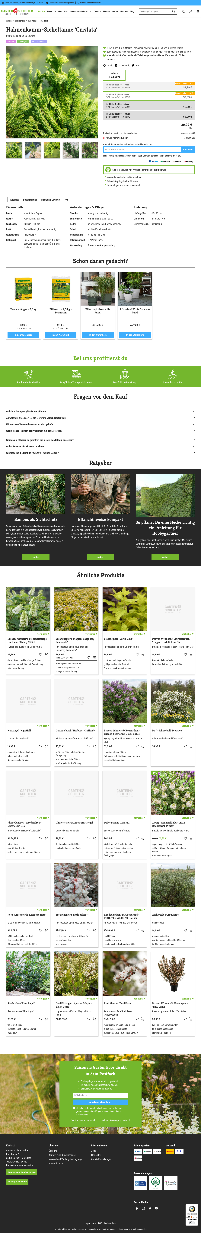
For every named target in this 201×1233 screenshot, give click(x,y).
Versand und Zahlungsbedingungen (66, 1159)
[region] (52, 103)
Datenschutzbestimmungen (127, 155)
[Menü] (196, 1205)
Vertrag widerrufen (17, 1181)
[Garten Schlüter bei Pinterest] (150, 1208)
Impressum (90, 1223)
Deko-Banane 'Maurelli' (117, 822)
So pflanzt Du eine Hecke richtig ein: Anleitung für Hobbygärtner (165, 528)
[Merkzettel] (183, 11)
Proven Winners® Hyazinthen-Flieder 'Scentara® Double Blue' (122, 732)
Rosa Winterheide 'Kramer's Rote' (27, 914)
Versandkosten (94, 1229)
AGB (95, 1111)
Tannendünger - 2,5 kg (23, 309)
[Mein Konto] (190, 11)
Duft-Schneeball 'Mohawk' (167, 730)
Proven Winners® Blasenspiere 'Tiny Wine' (170, 1005)
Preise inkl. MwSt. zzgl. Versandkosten (120, 133)
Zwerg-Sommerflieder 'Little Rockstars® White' (168, 824)
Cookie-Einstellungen (101, 1159)
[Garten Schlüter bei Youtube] (156, 1208)
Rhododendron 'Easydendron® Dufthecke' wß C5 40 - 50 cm (121, 916)
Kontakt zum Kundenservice (90, 3)
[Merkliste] (40, 654)
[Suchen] (174, 12)
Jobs (93, 1150)
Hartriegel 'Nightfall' (19, 730)
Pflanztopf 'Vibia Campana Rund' (135, 311)
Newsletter (96, 1155)
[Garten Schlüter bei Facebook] (137, 1208)
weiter (36, 557)
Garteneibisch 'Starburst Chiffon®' (75, 730)
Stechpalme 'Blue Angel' (21, 1003)
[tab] (14, 199)
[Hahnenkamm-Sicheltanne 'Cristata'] (52, 92)
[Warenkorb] (197, 11)
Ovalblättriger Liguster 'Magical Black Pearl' (74, 1005)
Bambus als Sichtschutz (35, 519)
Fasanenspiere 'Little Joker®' (72, 914)
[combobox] (155, 12)
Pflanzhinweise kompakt (100, 519)
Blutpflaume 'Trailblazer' (118, 1003)
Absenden (188, 149)
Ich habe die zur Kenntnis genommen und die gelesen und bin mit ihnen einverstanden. (99, 1111)
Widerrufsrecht (56, 1163)
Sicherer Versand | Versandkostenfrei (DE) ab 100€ (24, 3)
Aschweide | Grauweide (165, 914)
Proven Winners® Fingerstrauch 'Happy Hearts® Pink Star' (171, 640)
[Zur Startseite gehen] (17, 11)
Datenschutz (110, 1223)
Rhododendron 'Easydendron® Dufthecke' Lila (25, 824)
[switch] (192, 1222)
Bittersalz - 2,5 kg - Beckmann (60, 311)
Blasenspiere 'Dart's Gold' (118, 639)
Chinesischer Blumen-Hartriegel (74, 822)
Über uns (53, 1150)
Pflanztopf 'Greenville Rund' (97, 311)
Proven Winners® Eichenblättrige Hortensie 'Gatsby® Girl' (27, 640)
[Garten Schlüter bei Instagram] (143, 1208)
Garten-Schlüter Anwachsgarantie (61, 3)
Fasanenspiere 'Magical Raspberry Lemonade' (75, 640)
